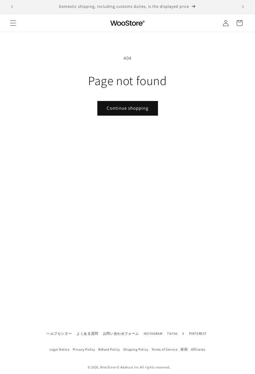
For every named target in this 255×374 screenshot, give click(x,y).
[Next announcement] (243, 7)
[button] (13, 23)
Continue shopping (128, 108)
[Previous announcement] (12, 7)
